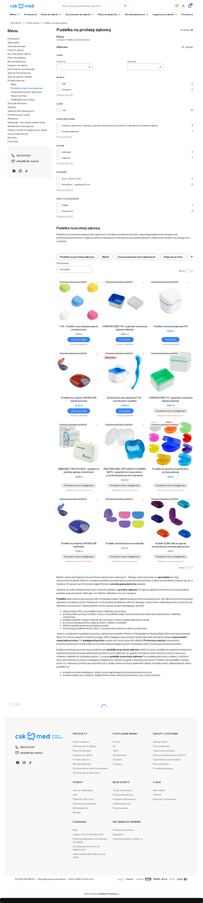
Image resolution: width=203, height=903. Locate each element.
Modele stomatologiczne (21, 126)
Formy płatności (161, 746)
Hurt (75, 794)
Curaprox (66, 89)
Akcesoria (13, 118)
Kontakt (77, 812)
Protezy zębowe (32, 23)
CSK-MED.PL (16, 23)
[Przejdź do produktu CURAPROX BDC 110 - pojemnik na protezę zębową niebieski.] (124, 301)
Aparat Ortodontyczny (19, 72)
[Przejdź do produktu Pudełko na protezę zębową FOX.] (170, 301)
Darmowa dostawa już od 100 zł (169, 755)
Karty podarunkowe (18, 133)
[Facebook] (13, 170)
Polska (65, 205)
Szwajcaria (67, 211)
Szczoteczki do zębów (19, 53)
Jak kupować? (160, 741)
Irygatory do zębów (18, 65)
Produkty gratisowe (163, 768)
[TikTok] (26, 170)
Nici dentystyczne (17, 61)
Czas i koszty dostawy (164, 750)
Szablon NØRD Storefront (80, 879)
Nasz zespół (159, 790)
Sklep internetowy (100, 894)
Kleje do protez (19, 95)
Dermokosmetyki (16, 46)
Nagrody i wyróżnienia (164, 799)
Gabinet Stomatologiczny (21, 111)
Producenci (14, 38)
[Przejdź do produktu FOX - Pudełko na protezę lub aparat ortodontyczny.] (78, 301)
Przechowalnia (120, 808)
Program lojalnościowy (124, 799)
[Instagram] (20, 170)
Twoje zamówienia (122, 790)
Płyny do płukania (17, 57)
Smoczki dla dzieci (17, 103)
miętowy (66, 157)
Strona (181, 271)
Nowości (12, 137)
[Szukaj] (125, 5)
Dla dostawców (81, 808)
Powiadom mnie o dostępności (170, 410)
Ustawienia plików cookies (126, 838)
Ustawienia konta (121, 803)
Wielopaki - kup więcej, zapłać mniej (26, 122)
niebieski (66, 152)
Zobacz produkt (78, 339)
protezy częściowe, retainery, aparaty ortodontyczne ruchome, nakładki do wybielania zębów (110, 125)
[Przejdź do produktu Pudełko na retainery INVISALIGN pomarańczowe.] (78, 372)
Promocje (13, 141)
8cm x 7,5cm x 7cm (71, 178)
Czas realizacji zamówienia (166, 759)
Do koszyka (124, 339)
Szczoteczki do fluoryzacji (86, 772)
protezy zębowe (70, 131)
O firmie (157, 794)
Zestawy (12, 107)
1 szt (64, 110)
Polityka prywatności (123, 829)
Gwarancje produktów (84, 803)
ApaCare (117, 759)
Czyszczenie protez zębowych (26, 92)
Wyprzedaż (14, 42)
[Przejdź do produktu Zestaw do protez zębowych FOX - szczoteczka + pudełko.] (124, 372)
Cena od (60, 61)
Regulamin (118, 834)
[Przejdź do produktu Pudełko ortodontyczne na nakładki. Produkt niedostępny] (124, 518)
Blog (75, 829)
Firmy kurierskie (161, 764)
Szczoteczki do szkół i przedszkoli (90, 768)
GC (114, 746)
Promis (116, 741)
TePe (115, 750)
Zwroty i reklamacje (83, 790)
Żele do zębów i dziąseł (20, 76)
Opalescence (120, 755)
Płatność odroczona (83, 799)
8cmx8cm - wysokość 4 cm (76, 184)
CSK (64, 83)
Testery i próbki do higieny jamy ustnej (27, 130)
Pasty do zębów (16, 50)
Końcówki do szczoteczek (21, 69)
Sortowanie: (62, 263)
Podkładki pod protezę (23, 99)
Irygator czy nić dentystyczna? (88, 834)
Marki (13, 84)
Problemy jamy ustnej (19, 114)
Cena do (131, 61)
